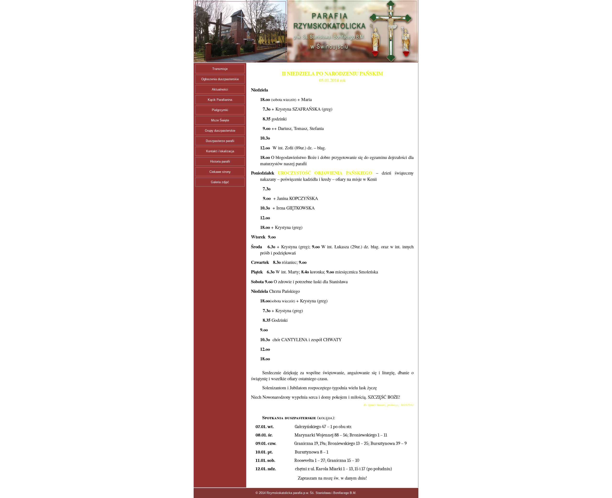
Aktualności (220, 89)
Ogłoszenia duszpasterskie (220, 79)
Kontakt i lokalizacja (220, 151)
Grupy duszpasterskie (220, 130)
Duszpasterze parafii (220, 141)
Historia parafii (220, 161)
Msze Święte (220, 120)
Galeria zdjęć (220, 182)
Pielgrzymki (220, 110)
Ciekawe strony (220, 172)
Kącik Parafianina (220, 100)
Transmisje (220, 69)
